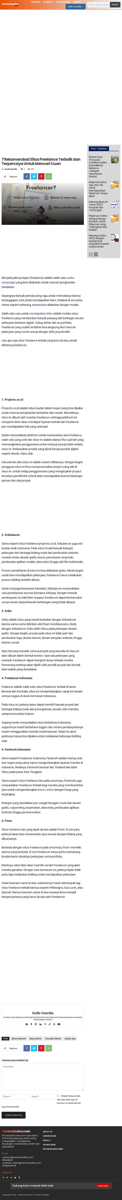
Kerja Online (35, 1038)
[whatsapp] (54, 1023)
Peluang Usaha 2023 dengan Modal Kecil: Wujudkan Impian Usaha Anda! (99, 241)
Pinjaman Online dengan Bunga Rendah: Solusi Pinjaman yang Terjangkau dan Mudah (98, 223)
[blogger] (26, 1023)
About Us (47, 1131)
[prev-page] (91, 254)
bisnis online (46, 789)
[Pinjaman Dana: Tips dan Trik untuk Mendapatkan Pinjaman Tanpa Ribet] (115, 185)
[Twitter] (34, 176)
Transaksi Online (53, 1038)
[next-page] (96, 254)
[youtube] (59, 1023)
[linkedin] (40, 1023)
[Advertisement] (61, 33)
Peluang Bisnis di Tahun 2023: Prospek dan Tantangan (98, 206)
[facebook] (31, 1023)
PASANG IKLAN (49, 1144)
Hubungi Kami (49, 1136)
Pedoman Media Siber (53, 1149)
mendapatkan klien (41, 313)
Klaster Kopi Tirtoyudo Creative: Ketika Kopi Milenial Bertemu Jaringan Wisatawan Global (98, 166)
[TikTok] (11, 1177)
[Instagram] (7, 1177)
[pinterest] (45, 1023)
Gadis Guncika (11, 169)
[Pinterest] (41, 176)
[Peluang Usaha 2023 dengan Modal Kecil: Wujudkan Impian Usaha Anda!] (115, 238)
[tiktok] (49, 1023)
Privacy (47, 1140)
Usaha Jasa (70, 1038)
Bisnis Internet (19, 1038)
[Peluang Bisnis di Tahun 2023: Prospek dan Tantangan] (115, 204)
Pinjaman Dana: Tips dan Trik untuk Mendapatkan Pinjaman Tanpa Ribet (98, 189)
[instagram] (36, 1023)
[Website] (19, 1177)
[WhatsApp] (48, 176)
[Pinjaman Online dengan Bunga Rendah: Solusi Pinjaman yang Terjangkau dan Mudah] (115, 218)
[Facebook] (27, 176)
